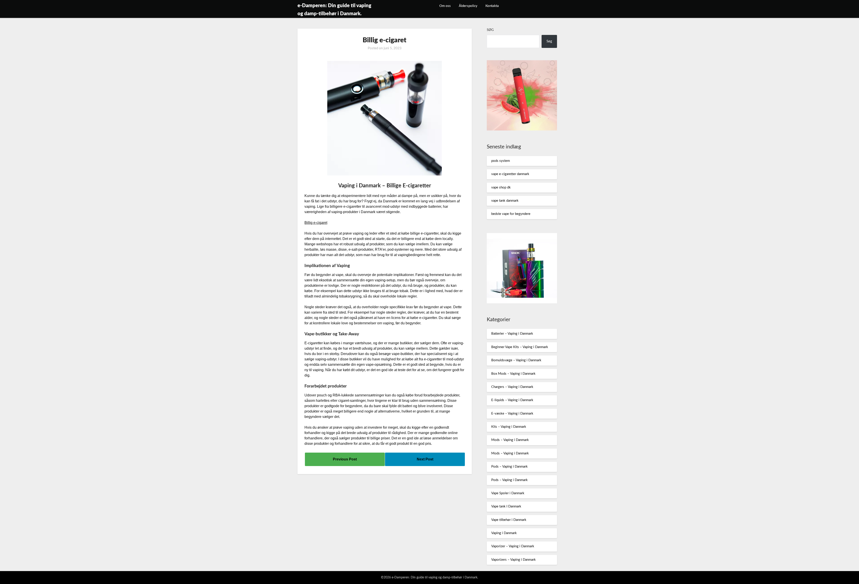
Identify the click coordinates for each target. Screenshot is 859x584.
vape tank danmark (505, 200)
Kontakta (492, 6)
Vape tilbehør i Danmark (508, 520)
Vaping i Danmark (504, 533)
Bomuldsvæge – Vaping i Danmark (516, 360)
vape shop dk (501, 187)
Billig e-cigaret (315, 223)
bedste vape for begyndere (510, 214)
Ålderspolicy (468, 6)
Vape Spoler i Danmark (507, 493)
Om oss (445, 6)
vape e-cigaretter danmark (510, 174)
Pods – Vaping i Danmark (509, 466)
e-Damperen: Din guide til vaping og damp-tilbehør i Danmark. (334, 9)
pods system (500, 161)
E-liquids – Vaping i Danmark (512, 400)
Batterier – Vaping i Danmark (512, 333)
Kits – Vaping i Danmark (508, 426)
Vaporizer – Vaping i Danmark (512, 546)
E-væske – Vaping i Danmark (512, 413)
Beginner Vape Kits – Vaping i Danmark (519, 347)
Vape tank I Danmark (506, 506)
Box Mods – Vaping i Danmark (513, 373)
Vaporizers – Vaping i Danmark (513, 559)
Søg (490, 30)
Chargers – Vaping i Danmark (512, 387)
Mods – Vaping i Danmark (510, 440)
